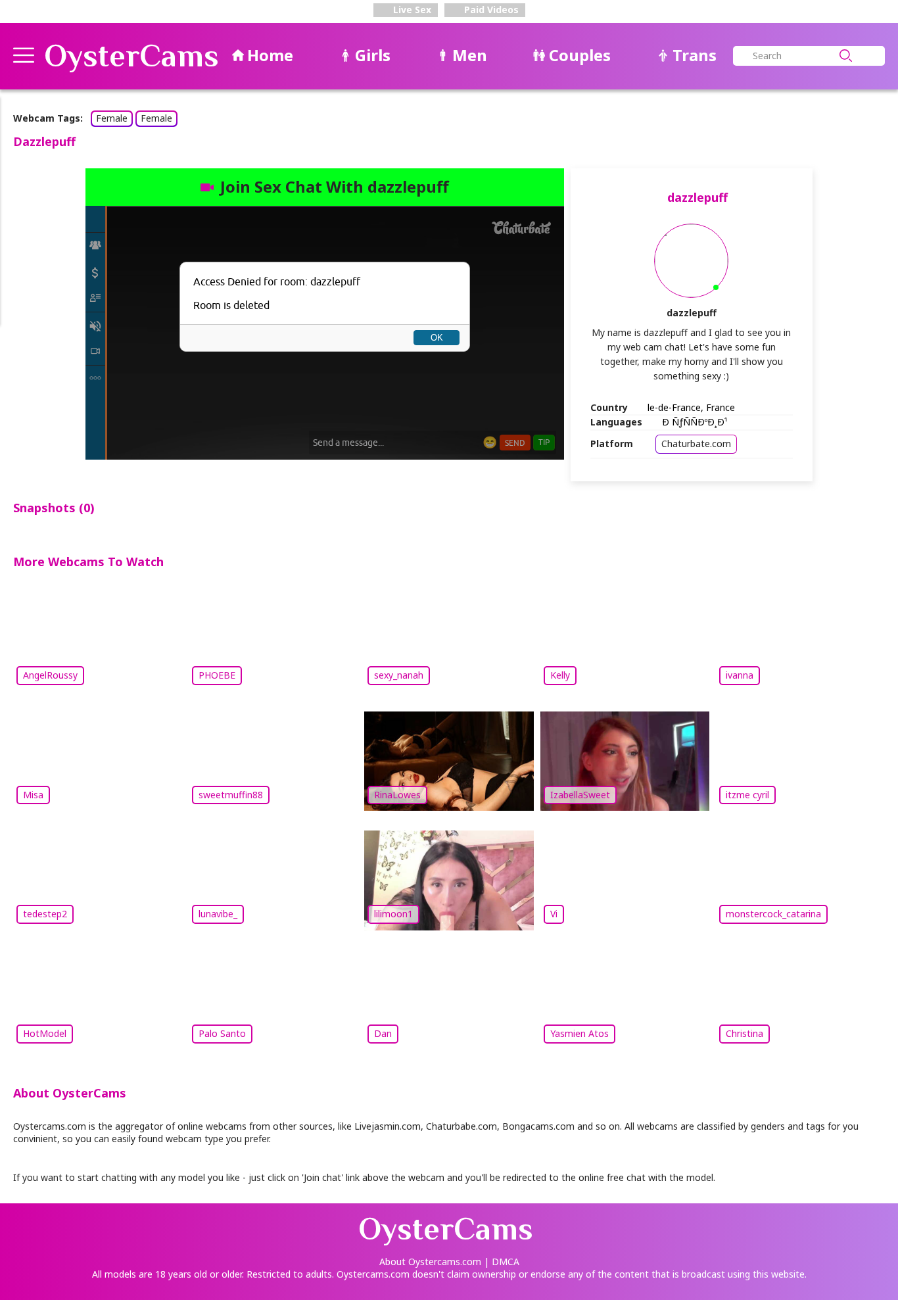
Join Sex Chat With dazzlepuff (334, 186)
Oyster (131, 56)
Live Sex (410, 9)
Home (270, 55)
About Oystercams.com (430, 1261)
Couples (580, 55)
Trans (695, 55)
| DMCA (501, 1261)
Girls (372, 55)
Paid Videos (490, 9)
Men (469, 55)
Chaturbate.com (696, 443)
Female (112, 118)
